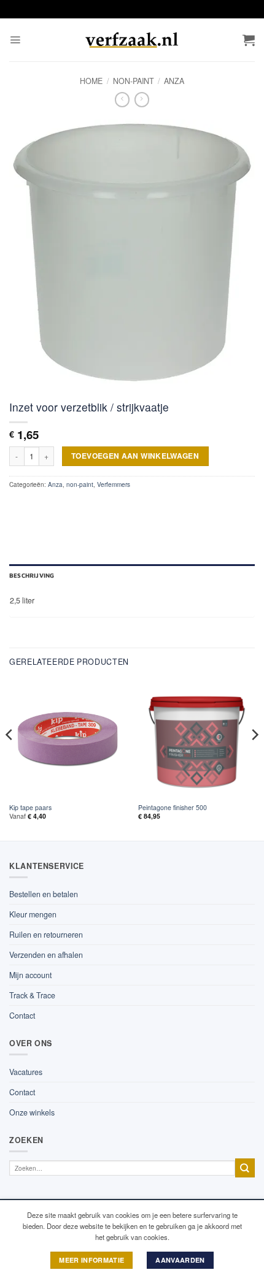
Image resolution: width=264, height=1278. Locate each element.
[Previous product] (141, 99)
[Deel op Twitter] (53, 507)
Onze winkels (32, 1112)
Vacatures (25, 1071)
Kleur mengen (32, 914)
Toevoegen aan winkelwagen (135, 455)
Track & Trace (32, 995)
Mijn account (30, 975)
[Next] (254, 759)
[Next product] (122, 99)
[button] (15, 40)
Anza (174, 80)
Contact (22, 1015)
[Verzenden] (245, 1167)
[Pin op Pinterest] (87, 507)
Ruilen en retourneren (46, 934)
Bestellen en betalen (43, 894)
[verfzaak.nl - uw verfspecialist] (132, 40)
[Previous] (9, 759)
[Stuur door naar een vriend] (70, 507)
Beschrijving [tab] (31, 575)
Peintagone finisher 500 (172, 807)
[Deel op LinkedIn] (104, 507)
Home (91, 80)
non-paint (133, 80)
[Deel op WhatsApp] (18, 507)
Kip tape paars (30, 807)
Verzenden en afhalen (46, 954)
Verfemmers (113, 484)
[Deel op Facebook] (35, 507)
